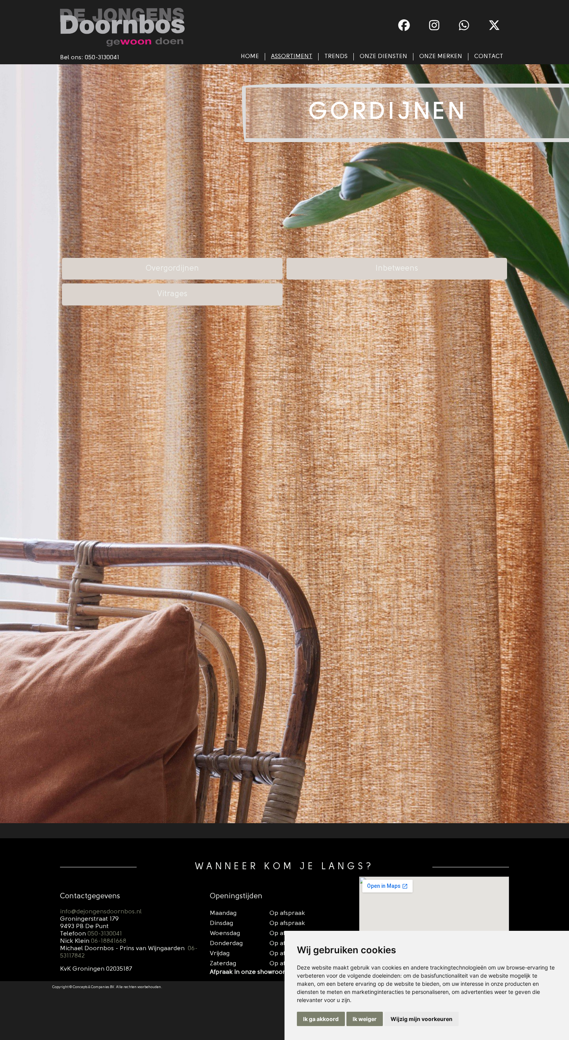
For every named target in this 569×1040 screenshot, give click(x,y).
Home (250, 56)
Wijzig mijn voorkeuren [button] (421, 1019)
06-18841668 (108, 941)
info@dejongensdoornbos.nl (101, 912)
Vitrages (172, 294)
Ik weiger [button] (365, 1019)
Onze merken (440, 56)
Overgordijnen (172, 269)
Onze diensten (383, 56)
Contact (488, 56)
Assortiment (291, 56)
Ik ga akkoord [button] (321, 1019)
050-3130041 (102, 58)
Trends (336, 56)
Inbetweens (396, 269)
